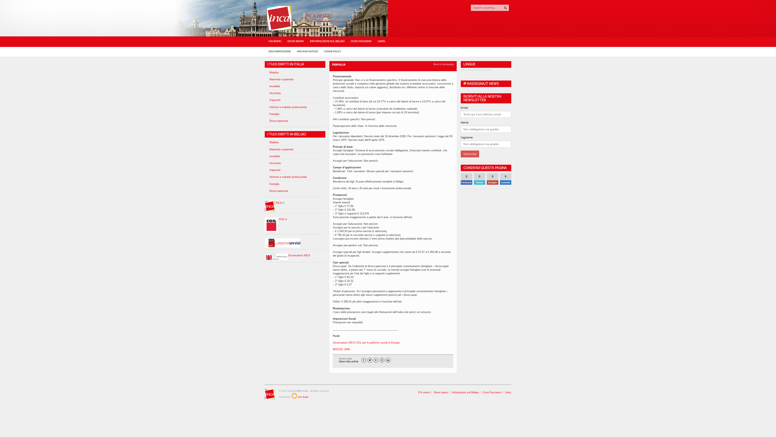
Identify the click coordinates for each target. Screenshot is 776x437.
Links (381, 41)
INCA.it (279, 202)
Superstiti (274, 100)
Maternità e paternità (281, 79)
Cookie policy (332, 51)
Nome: (465, 122)
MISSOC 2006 (341, 349)
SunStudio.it (294, 396)
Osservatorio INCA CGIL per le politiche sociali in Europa (366, 342)
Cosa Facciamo (361, 41)
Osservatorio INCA (299, 255)
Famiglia (274, 114)
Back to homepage (443, 64)
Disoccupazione (278, 120)
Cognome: (467, 137)
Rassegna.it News (483, 84)
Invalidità (274, 86)
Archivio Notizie (307, 51)
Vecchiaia (275, 93)
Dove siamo (296, 41)
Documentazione (280, 51)
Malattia (274, 72)
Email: (464, 107)
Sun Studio (302, 397)
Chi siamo (275, 41)
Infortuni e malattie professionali (288, 107)
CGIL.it (282, 219)
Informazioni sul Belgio (327, 41)
